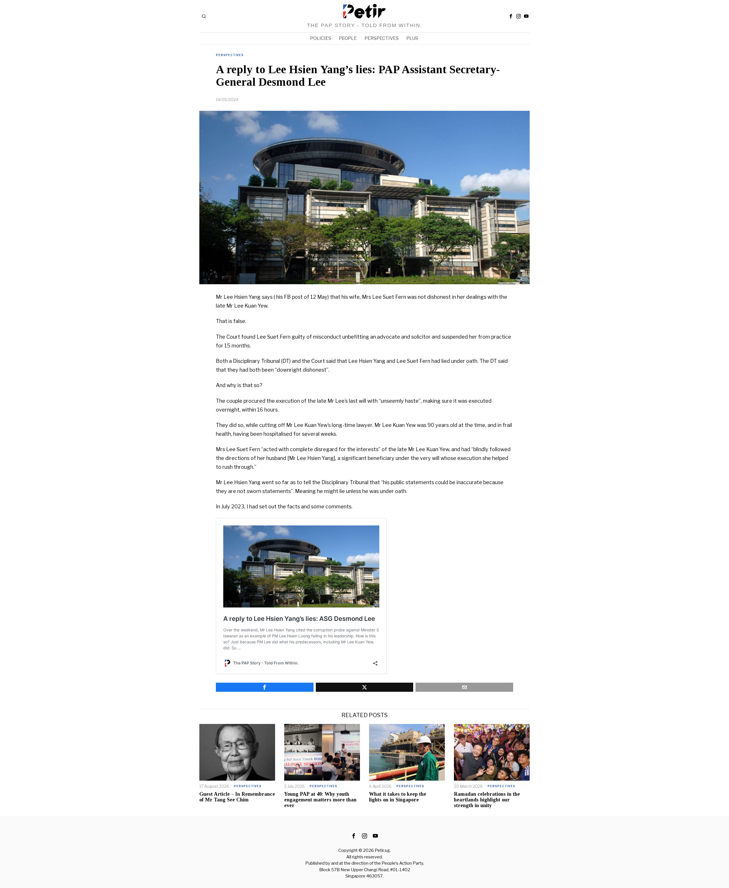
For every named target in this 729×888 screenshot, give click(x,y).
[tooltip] (510, 16)
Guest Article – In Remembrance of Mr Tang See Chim (237, 797)
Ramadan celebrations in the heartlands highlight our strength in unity (487, 799)
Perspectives (229, 55)
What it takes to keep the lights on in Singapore (397, 797)
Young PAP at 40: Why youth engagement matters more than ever (320, 799)
